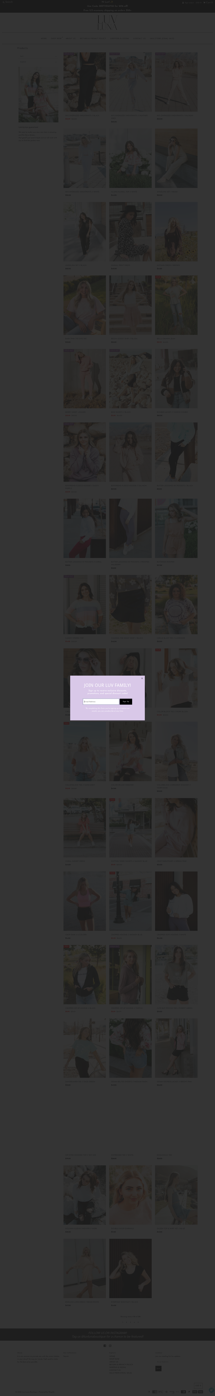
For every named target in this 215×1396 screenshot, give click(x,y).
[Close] (142, 678)
